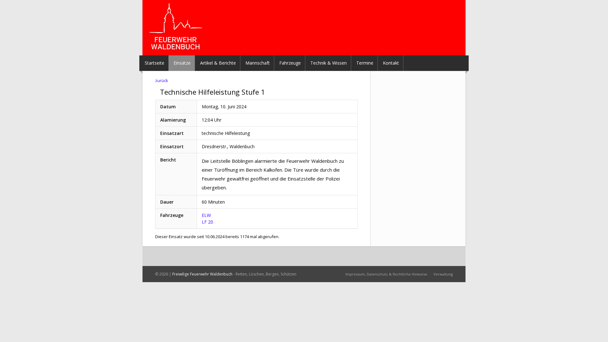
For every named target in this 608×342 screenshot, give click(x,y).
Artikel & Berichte (218, 63)
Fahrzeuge (290, 63)
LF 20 (207, 222)
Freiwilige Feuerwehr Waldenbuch (202, 274)
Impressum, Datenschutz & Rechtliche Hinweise (386, 274)
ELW (206, 215)
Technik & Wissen (328, 63)
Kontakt (391, 63)
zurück (161, 80)
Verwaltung (443, 274)
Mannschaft (257, 63)
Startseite (154, 63)
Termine (364, 63)
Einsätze (182, 63)
